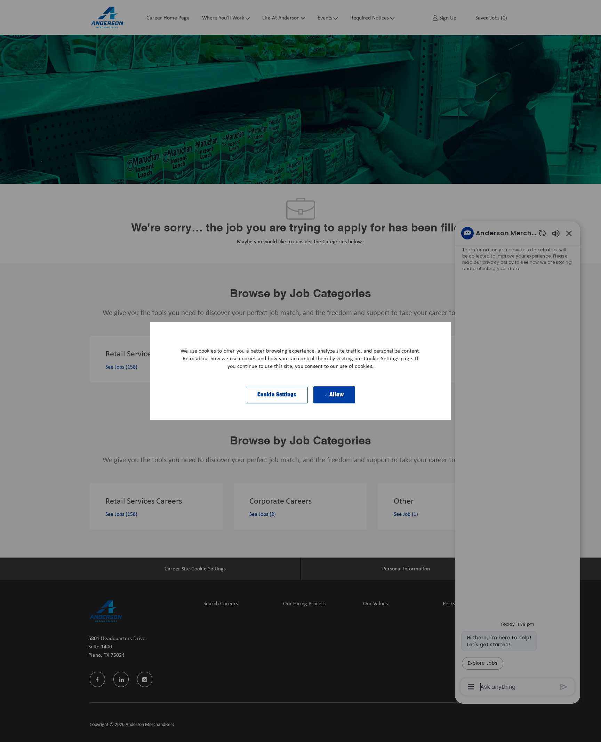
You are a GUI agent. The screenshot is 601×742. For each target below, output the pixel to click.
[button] (277, 395)
